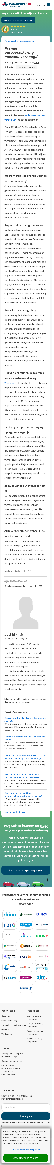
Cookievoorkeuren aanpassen (26, 1149)
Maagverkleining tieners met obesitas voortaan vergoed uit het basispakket (22, 776)
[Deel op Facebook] (24, 571)
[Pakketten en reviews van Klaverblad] (42, 946)
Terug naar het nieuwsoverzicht (19, 41)
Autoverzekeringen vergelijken (18, 20)
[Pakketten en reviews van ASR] (9, 935)
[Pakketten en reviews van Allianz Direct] (42, 925)
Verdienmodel (8, 1034)
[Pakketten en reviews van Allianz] (26, 988)
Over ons (6, 1016)
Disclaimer (6, 1029)
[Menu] (48, 5)
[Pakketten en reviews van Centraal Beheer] (26, 914)
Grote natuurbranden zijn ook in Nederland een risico (24, 738)
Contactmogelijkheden (12, 1061)
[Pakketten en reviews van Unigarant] (26, 925)
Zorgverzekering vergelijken (35, 1025)
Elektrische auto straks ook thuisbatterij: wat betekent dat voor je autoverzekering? (25, 757)
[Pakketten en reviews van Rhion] (9, 914)
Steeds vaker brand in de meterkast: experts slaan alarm (25, 719)
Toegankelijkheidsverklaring (14, 1025)
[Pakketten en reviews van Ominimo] (9, 956)
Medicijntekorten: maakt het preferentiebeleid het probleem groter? (23, 795)
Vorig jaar (9, 383)
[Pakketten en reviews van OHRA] (42, 914)
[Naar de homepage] (17, 4)
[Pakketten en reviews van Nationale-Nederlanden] (26, 946)
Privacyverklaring (9, 1020)
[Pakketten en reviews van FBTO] (9, 925)
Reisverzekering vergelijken (34, 1040)
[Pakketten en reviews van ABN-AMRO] (9, 946)
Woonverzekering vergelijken (35, 1032)
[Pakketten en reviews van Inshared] (42, 956)
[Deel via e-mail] (29, 571)
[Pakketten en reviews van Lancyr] (26, 977)
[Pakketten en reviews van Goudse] (26, 935)
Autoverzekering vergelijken (35, 1017)
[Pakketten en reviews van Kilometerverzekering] (9, 977)
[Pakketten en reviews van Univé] (42, 935)
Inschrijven (26, 1116)
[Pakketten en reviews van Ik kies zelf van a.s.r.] (42, 967)
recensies (16, 32)
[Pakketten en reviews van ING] (26, 956)
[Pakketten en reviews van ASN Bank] (26, 967)
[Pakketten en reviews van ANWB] (9, 967)
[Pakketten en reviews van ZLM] (42, 977)
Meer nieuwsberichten (15, 812)
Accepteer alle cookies (26, 1158)
